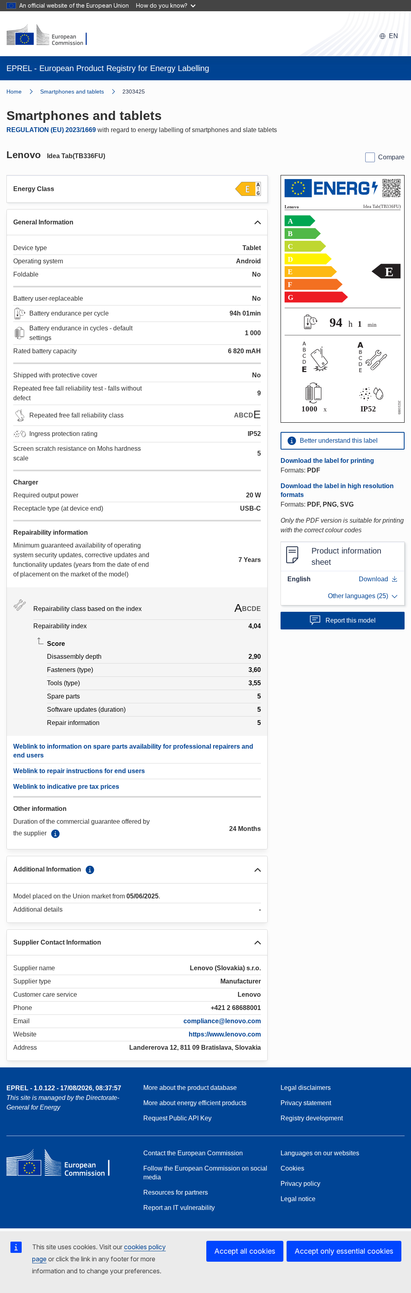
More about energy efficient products (194, 1103)
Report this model (351, 620)
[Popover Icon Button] (55, 834)
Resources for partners (175, 1192)
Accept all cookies (244, 1251)
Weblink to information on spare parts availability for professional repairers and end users (133, 751)
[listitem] (81, 91)
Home (14, 91)
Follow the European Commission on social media (205, 1173)
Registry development (312, 1118)
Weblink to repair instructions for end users (79, 771)
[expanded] (257, 222)
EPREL (63, 1088)
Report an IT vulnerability (179, 1207)
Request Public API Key (177, 1118)
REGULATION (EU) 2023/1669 (51, 129)
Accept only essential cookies (344, 1251)
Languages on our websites (320, 1153)
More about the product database (190, 1087)
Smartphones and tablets (72, 91)
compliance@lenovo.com (222, 1021)
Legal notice (298, 1198)
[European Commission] (51, 35)
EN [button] (393, 36)
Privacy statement (306, 1103)
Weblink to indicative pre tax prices (66, 786)
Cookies (292, 1168)
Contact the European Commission (193, 1153)
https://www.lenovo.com (225, 1034)
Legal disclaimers (306, 1087)
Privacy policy (300, 1183)
